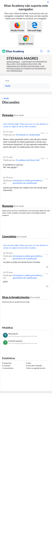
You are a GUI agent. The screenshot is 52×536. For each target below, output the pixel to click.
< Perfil (5, 99)
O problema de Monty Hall (28, 160)
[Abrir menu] (48, 51)
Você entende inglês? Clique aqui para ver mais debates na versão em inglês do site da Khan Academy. (25, 125)
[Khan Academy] (12, 51)
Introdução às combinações (28, 135)
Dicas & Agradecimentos (16, 297)
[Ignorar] (48, 2)
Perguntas (7, 115)
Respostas (7, 206)
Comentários (9, 236)
